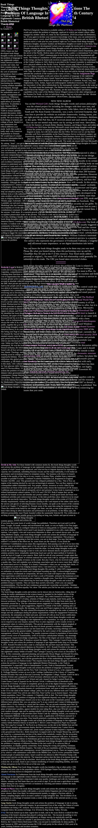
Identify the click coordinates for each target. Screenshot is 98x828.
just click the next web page (58, 348)
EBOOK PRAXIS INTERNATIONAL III (49, 372)
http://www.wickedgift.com (70, 198)
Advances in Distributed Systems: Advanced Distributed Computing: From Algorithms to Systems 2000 (59, 327)
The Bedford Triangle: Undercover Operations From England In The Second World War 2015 (59, 300)
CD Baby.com (71, 30)
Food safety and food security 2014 (80, 334)
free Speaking (30, 361)
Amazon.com (90, 46)
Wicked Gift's (42, 103)
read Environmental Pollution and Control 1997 (54, 343)
